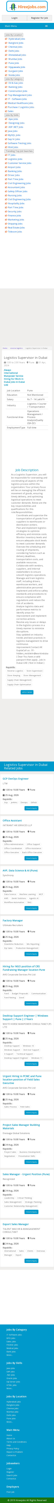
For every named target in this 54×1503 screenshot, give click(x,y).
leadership (9, 1198)
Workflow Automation (14, 902)
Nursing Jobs (15, 195)
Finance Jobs (14, 215)
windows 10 (28, 1046)
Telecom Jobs (15, 231)
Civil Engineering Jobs (19, 183)
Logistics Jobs (15, 159)
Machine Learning (27, 894)
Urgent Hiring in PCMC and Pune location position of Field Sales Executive (22, 1080)
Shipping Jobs (15, 223)
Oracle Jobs (12, 1378)
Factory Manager (13, 920)
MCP (41, 894)
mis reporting (33, 944)
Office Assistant (12, 820)
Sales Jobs (11, 1341)
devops (24, 802)
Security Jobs (15, 211)
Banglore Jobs (16, 42)
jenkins (14, 802)
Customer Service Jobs (19, 163)
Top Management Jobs (20, 95)
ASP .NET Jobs (16, 127)
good (21, 997)
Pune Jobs (14, 63)
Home (5, 348)
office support (33, 844)
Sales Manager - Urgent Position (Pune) (26, 1174)
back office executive (32, 852)
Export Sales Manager (16, 1224)
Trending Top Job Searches (19, 151)
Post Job (10, 1492)
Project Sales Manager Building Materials (21, 1126)
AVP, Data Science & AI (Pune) (20, 870)
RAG (29, 902)
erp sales (8, 948)
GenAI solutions (19, 898)
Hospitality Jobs (16, 203)
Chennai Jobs (15, 46)
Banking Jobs (15, 87)
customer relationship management (20, 1206)
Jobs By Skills (12, 115)
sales (21, 1251)
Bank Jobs (11, 1351)
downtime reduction (13, 944)
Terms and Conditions (17, 1442)
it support (8, 1054)
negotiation (9, 1156)
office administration (14, 844)
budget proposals (20, 993)
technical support (25, 1054)
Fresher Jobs (12, 1345)
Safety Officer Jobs (18, 191)
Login (9, 1468)
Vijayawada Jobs (17, 67)
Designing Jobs (16, 123)
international (10, 1251)
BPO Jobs (11, 1338)
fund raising (10, 997)
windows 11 (36, 1058)
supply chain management (19, 680)
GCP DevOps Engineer (16, 778)
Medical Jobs (12, 1348)
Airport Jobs (14, 167)
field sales (25, 1107)
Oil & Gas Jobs (16, 82)
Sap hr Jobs (14, 139)
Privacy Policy (13, 1448)
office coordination (13, 848)
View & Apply (31, 808)
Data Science (10, 894)
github (34, 802)
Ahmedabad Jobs (17, 54)
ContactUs (11, 1455)
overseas (41, 1251)
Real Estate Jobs (16, 227)
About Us (11, 1438)
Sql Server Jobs (13, 1381)
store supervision (35, 671)
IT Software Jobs (14, 1334)
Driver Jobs (14, 175)
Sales (11, 111)
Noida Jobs (14, 75)
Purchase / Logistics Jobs (21, 107)
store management (32, 675)
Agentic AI (34, 898)
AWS (6, 898)
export (18, 1255)
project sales (10, 1152)
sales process (10, 1107)
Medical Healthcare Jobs (20, 103)
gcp (6, 802)
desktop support (12, 1046)
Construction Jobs (18, 91)
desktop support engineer (16, 1058)
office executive (11, 852)
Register (10, 1472)
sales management (13, 1202)
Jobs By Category (14, 79)
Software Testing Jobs (19, 143)
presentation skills (26, 1156)
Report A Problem (15, 1452)
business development (30, 1152)
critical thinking (24, 1198)
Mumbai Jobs (15, 59)
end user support (31, 1050)
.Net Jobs (11, 1375)
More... (10, 1355)
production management (27, 948)
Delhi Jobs (14, 50)
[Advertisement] (27, 261)
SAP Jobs (11, 1371)
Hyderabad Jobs (17, 38)
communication (38, 993)
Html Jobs (13, 147)
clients (30, 1251)
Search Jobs (12, 1475)
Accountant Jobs (16, 187)
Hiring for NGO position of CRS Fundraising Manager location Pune (24, 968)
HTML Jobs (12, 1385)
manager (8, 1255)
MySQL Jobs (14, 135)
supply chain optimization (19, 684)
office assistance (33, 848)
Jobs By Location (14, 34)
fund (6, 993)
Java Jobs (13, 131)
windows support (12, 1050)
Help (9, 1445)
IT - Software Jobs (17, 99)
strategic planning (33, 1202)
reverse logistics (16, 348)
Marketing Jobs (16, 219)
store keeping (13, 675)
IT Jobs (11, 155)
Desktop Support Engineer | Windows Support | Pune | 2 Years (25, 1017)
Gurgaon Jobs (16, 71)
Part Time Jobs (15, 179)
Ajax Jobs (13, 119)
